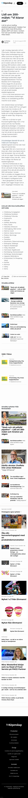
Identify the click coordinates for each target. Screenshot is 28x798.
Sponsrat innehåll (14, 759)
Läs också (15, 191)
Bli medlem (14, 737)
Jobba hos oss (14, 773)
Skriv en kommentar (20, 276)
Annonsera (14, 740)
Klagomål (14, 756)
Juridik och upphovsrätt (14, 753)
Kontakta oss (14, 770)
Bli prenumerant (14, 734)
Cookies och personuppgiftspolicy (14, 751)
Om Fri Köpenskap (14, 776)
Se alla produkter (14, 743)
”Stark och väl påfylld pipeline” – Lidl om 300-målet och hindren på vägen (18, 196)
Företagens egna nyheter (11, 512)
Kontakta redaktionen (14, 767)
